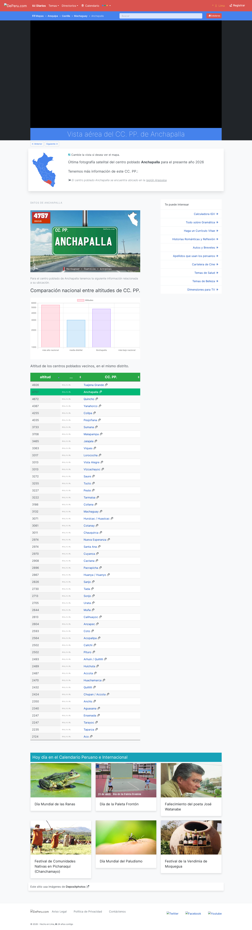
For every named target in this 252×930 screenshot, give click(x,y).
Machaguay (80, 15)
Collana (88, 504)
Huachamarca (92, 680)
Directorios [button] (69, 5)
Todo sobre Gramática (201, 222)
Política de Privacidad (88, 911)
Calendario (91, 5)
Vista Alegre (91, 462)
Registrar (238, 5)
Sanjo (87, 582)
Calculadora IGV (205, 214)
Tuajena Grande (94, 385)
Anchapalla (91, 392)
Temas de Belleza (204, 281)
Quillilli (88, 687)
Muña (87, 610)
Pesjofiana (90, 420)
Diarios (41, 5)
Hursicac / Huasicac (97, 518)
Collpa (88, 413)
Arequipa (53, 15)
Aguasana (90, 708)
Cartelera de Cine (204, 264)
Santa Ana (90, 546)
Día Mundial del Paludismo (121, 861)
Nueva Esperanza (95, 539)
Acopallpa (90, 638)
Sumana (89, 427)
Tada (87, 589)
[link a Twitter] (172, 913)
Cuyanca (89, 553)
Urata (87, 603)
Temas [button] (53, 5)
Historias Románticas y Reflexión (194, 239)
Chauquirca (91, 532)
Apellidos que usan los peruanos (194, 256)
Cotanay (89, 525)
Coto (87, 631)
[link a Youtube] (215, 913)
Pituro (87, 652)
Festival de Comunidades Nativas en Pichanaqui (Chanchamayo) (55, 866)
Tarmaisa (89, 497)
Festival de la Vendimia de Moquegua (186, 863)
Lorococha (91, 455)
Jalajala (88, 441)
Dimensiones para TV (201, 289)
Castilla (66, 15)
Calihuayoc (91, 617)
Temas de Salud (205, 272)
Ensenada (90, 715)
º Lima (218, 5)
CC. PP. (111, 377)
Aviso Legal (59, 911)
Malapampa (91, 434)
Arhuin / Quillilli (93, 659)
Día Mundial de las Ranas (55, 804)
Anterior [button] (38, 144)
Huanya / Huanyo (95, 574)
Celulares (215, 15)
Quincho (89, 399)
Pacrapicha (91, 567)
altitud (45, 377)
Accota (88, 673)
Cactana (89, 560)
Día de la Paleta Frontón (119, 804)
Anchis (88, 701)
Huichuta (89, 666)
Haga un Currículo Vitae (200, 230)
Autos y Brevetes (204, 247)
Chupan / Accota (95, 694)
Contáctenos (117, 911)
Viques (88, 448)
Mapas (40, 15)
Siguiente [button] (51, 144)
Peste (87, 490)
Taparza (89, 729)
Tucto (87, 483)
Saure (87, 476)
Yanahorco (91, 406)
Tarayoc (89, 722)
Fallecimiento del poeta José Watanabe (188, 806)
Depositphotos (76, 886)
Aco (86, 736)
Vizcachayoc (92, 469)
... (71, 377)
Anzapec (89, 624)
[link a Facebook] (193, 913)
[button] (106, 5)
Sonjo (87, 596)
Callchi (88, 645)
